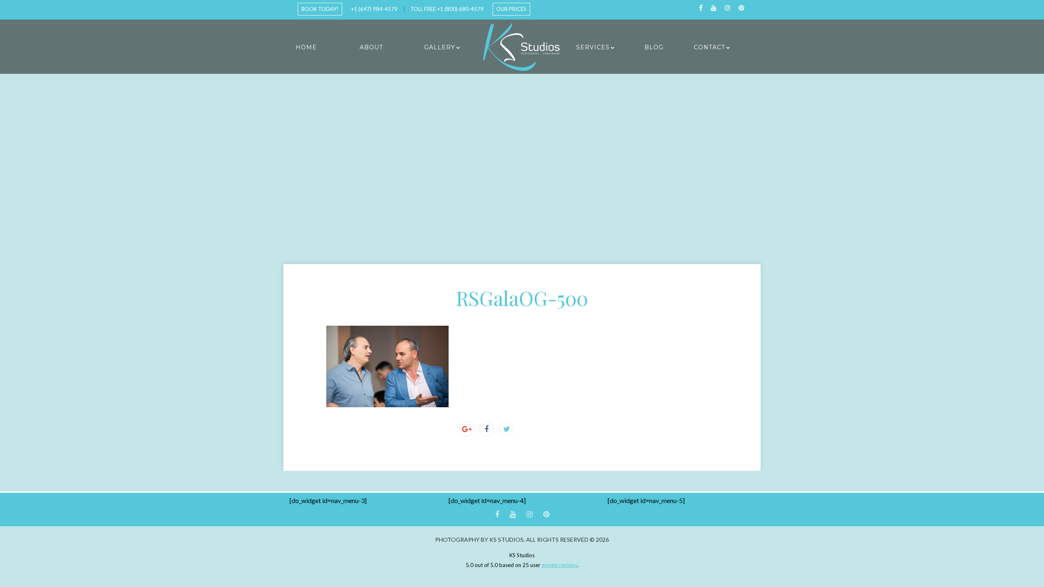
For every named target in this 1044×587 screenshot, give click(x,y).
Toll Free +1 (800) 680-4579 (447, 9)
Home (306, 47)
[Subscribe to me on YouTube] (714, 8)
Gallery (439, 47)
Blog (654, 47)
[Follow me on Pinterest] (741, 8)
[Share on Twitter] (506, 428)
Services (593, 47)
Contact (709, 47)
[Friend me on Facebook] (701, 8)
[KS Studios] (522, 46)
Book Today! (319, 9)
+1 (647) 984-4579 (374, 9)
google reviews (559, 565)
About (371, 47)
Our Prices (511, 9)
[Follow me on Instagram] (727, 8)
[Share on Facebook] (486, 428)
